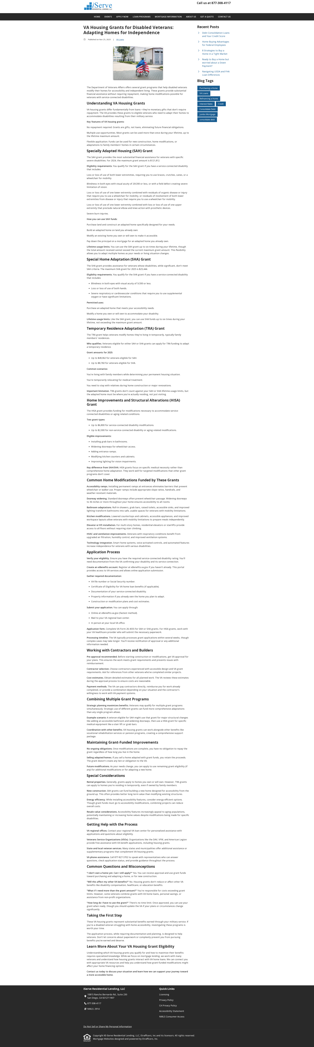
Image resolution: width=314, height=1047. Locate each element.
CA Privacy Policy (168, 1005)
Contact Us (224, 16)
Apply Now (122, 16)
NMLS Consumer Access (171, 1016)
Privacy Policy (166, 999)
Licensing (164, 994)
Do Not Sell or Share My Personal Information (107, 1026)
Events (108, 16)
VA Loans (120, 39)
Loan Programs (141, 16)
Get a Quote (207, 16)
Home (97, 16)
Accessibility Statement (171, 1011)
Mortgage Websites (103, 1038)
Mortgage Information (168, 16)
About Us (191, 16)
